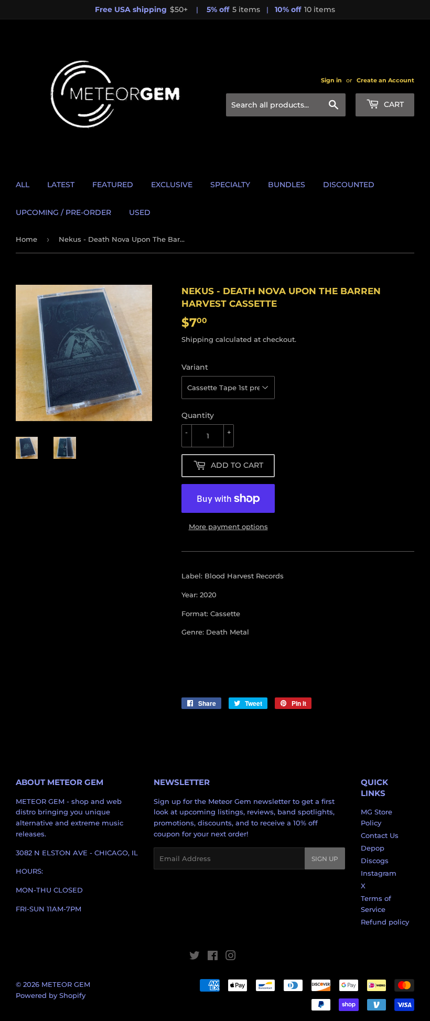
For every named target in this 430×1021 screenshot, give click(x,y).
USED (139, 212)
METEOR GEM (65, 984)
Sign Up (324, 859)
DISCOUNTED (348, 184)
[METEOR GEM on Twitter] (194, 957)
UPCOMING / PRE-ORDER (63, 212)
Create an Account (385, 80)
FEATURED (112, 184)
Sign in (331, 80)
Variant (194, 367)
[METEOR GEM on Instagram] (230, 957)
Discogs (375, 860)
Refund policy (385, 922)
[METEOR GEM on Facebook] (212, 957)
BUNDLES (286, 184)
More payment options (228, 526)
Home (26, 239)
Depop (372, 848)
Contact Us (380, 835)
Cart (393, 104)
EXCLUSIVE (171, 184)
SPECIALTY (230, 184)
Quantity (197, 415)
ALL (22, 184)
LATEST (60, 184)
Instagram (378, 873)
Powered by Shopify (50, 995)
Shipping (197, 339)
